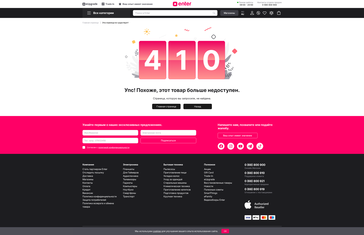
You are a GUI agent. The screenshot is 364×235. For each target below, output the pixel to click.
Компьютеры (130, 186)
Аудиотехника (130, 176)
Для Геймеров (131, 172)
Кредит (86, 189)
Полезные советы (213, 189)
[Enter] (182, 4)
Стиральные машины (175, 182)
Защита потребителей (94, 199)
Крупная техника (173, 196)
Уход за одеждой (173, 179)
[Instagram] (230, 146)
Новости (208, 186)
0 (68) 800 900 (255, 165)
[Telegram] (250, 146)
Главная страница (90, 22)
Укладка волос (172, 176)
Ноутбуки (128, 189)
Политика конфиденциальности (99, 196)
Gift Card (209, 172)
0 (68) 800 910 (255, 173)
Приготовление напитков (177, 189)
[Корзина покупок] (279, 13)
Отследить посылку (93, 172)
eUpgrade (209, 179)
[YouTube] (240, 146)
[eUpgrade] (89, 4)
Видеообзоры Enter (214, 199)
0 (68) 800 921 (254, 181)
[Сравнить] (271, 13)
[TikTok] (259, 146)
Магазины (87, 179)
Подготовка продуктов (176, 193)
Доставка (87, 176)
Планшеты (128, 169)
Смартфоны (129, 193)
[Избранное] (264, 13)
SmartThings (210, 193)
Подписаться (168, 140)
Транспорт (129, 196)
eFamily (208, 196)
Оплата (86, 186)
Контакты (87, 182)
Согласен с (108, 147)
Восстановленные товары (218, 182)
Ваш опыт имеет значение (237, 135)
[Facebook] (221, 146)
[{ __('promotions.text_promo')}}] (258, 13)
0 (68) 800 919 (255, 189)
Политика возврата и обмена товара (98, 205)
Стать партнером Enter (94, 169)
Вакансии (87, 193)
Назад (197, 106)
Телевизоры (129, 179)
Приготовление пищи (175, 172)
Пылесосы (169, 169)
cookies (157, 231)
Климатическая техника (177, 186)
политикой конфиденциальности (113, 147)
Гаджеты (128, 182)
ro (242, 12)
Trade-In (208, 176)
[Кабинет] (252, 13)
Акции (207, 169)
